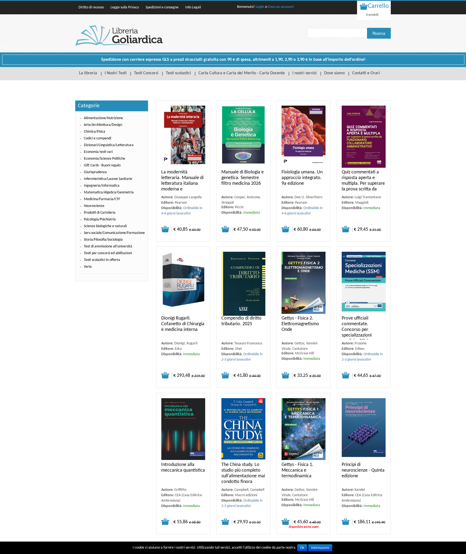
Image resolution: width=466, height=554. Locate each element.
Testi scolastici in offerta (102, 260)
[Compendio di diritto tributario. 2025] (243, 284)
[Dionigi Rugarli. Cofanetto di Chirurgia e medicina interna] (183, 284)
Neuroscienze (94, 206)
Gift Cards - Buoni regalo (102, 165)
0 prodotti (372, 14)
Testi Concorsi (146, 73)
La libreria (88, 73)
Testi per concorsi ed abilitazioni (108, 253)
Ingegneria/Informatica (101, 186)
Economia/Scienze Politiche (104, 159)
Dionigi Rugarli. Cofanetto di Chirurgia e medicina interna (182, 324)
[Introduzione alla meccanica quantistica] (183, 430)
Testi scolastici (178, 73)
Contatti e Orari (366, 73)
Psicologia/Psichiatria (100, 219)
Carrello (378, 6)
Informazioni (320, 548)
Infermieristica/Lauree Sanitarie (108, 179)
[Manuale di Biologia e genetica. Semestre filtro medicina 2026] (243, 138)
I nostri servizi (304, 73)
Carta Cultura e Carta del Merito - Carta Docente (241, 73)
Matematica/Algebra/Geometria (109, 192)
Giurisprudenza (95, 172)
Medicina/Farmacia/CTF (102, 199)
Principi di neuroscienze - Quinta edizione (363, 470)
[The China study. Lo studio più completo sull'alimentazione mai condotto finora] (243, 430)
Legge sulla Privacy (125, 7)
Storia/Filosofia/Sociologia (103, 240)
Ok (302, 548)
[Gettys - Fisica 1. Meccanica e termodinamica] (303, 430)
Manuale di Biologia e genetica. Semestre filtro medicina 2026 (242, 178)
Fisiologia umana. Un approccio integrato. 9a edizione (302, 178)
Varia (88, 267)
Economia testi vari (98, 152)
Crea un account (281, 7)
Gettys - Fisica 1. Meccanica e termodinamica (297, 470)
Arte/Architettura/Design (103, 125)
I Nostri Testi (115, 73)
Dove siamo (334, 73)
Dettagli (165, 229)
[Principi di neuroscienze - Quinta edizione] (364, 430)
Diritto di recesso (91, 7)
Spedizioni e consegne (162, 7)
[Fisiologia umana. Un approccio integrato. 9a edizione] (303, 138)
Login (260, 7)
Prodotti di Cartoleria (99, 213)
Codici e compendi (97, 138)
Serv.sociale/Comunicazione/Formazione (114, 233)
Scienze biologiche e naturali (105, 226)
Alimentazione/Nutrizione (103, 118)
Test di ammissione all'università (108, 246)
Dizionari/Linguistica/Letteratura (108, 145)
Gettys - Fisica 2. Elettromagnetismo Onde (300, 324)
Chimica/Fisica (94, 132)
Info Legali (193, 7)
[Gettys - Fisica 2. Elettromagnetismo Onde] (303, 284)
